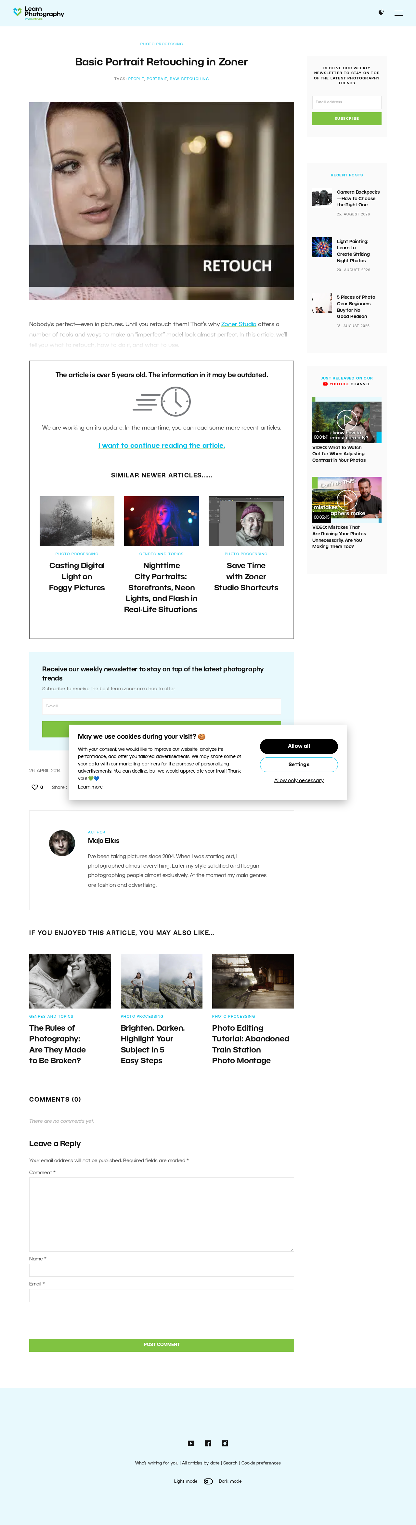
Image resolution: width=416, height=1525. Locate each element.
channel (349, 384)
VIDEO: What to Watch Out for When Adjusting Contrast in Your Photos (339, 454)
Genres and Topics (161, 554)
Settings (299, 764)
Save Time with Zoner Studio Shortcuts (246, 577)
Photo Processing (161, 44)
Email (37, 1284)
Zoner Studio (238, 324)
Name (37, 1259)
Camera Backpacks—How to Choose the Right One (358, 198)
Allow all (299, 746)
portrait (157, 79)
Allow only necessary (299, 780)
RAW (174, 79)
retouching (195, 79)
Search (230, 1463)
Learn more (90, 787)
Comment (42, 1173)
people (136, 79)
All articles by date (200, 1463)
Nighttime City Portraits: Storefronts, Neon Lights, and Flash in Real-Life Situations (161, 588)
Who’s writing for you (156, 1463)
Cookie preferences (261, 1463)
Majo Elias (104, 841)
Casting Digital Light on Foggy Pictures (77, 577)
